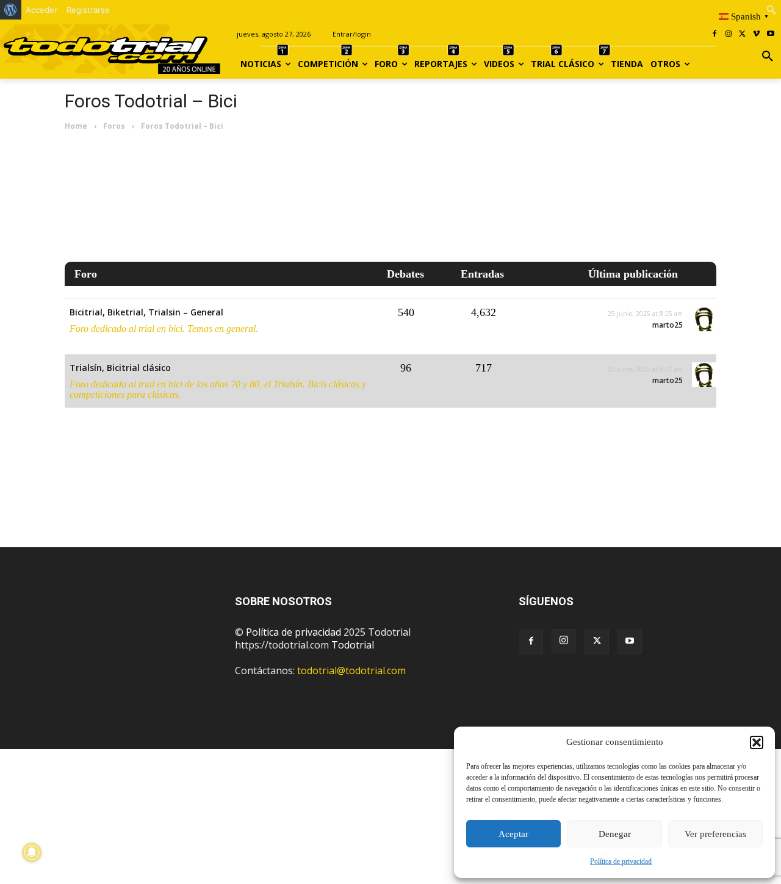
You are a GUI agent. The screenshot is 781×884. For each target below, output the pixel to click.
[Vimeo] (756, 34)
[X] (743, 34)
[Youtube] (770, 34)
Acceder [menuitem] (41, 10)
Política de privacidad (621, 861)
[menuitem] (10, 10)
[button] (756, 742)
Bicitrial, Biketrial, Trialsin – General (146, 312)
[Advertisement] (390, 198)
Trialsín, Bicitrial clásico (120, 367)
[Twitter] (597, 642)
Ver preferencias (715, 834)
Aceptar (513, 834)
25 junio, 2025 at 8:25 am (645, 313)
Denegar (615, 834)
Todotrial (352, 645)
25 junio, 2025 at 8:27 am (645, 369)
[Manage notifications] (31, 852)
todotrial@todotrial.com (351, 670)
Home (76, 126)
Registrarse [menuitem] (88, 10)
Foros (114, 126)
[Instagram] (729, 34)
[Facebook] (715, 34)
